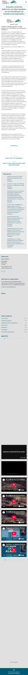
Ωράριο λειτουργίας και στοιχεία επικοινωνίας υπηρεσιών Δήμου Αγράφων (14, 178)
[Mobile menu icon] (26, 2)
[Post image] (4, 177)
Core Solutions (16, 673)
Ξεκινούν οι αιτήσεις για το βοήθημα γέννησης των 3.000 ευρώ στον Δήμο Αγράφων (15, 185)
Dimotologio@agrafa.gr (10, 287)
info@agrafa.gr (8, 268)
